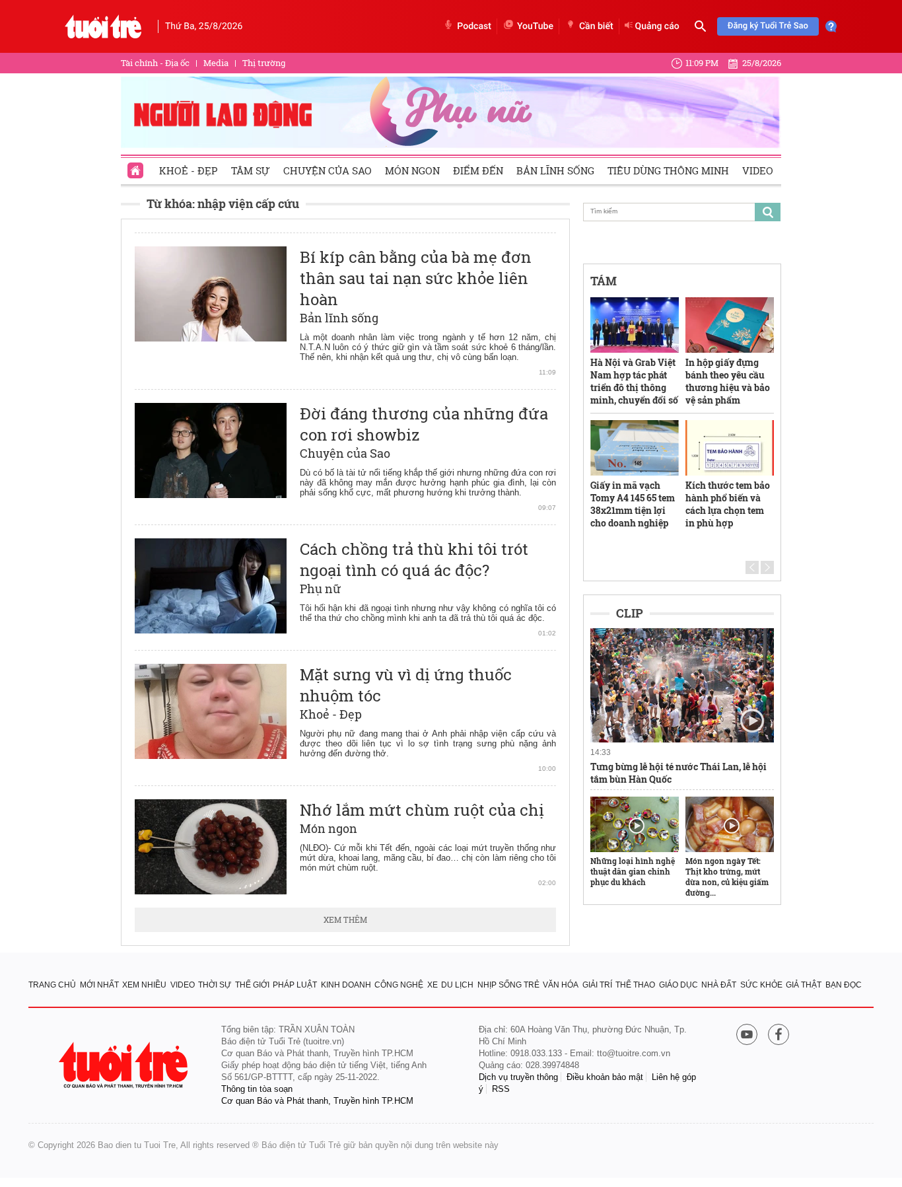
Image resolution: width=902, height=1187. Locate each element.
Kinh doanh (346, 984)
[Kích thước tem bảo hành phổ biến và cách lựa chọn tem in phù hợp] (729, 448)
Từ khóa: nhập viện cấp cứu (223, 203)
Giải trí (597, 984)
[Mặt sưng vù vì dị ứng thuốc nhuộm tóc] (211, 711)
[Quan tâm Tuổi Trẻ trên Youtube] (746, 1035)
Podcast (474, 26)
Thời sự (214, 984)
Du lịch (457, 984)
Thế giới (252, 984)
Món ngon (412, 170)
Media (215, 63)
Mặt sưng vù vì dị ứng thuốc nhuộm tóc (406, 685)
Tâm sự (250, 170)
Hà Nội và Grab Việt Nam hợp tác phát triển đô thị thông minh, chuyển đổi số (634, 381)
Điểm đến (478, 170)
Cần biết (596, 26)
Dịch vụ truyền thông (518, 1077)
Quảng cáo (657, 26)
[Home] (136, 166)
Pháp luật (295, 984)
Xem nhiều (144, 984)
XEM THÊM (345, 919)
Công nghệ (398, 984)
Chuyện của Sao (327, 170)
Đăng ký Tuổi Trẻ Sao (768, 26)
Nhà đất (718, 984)
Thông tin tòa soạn (257, 1089)
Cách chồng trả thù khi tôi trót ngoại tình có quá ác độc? (414, 559)
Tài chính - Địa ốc (155, 63)
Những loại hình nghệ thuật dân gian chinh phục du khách (632, 871)
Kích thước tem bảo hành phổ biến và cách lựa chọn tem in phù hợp (727, 504)
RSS (501, 1089)
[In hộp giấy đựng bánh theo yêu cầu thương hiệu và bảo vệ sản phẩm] (729, 325)
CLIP (629, 613)
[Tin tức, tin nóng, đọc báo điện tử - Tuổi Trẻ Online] (103, 26)
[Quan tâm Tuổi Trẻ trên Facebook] (778, 1035)
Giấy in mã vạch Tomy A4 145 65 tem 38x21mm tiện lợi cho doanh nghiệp (632, 504)
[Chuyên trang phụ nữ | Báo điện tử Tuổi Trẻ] (451, 112)
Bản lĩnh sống (555, 170)
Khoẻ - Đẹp (188, 170)
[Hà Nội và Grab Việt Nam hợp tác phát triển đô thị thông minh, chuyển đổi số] (634, 325)
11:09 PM (701, 63)
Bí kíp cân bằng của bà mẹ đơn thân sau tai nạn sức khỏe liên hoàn (415, 278)
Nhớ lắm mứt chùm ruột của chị (422, 809)
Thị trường (263, 63)
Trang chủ (52, 984)
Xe (432, 984)
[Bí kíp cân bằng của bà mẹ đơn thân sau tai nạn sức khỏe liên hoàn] (211, 294)
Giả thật (803, 984)
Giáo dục (678, 984)
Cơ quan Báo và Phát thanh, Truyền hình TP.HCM (317, 1101)
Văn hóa (560, 984)
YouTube (535, 26)
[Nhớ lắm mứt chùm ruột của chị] (211, 846)
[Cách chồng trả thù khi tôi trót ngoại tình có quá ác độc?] (211, 585)
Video (757, 170)
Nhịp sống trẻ (508, 984)
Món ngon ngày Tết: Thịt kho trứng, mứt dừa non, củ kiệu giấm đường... (727, 876)
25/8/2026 (761, 63)
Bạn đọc (843, 984)
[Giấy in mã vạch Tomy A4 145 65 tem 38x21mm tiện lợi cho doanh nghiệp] (634, 448)
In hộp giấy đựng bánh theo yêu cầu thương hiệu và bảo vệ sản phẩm (727, 381)
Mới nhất (99, 984)
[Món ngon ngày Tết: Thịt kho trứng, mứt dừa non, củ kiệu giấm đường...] (729, 824)
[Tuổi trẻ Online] (125, 1065)
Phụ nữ (320, 588)
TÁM (603, 281)
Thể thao (635, 984)
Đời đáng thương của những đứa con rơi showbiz (424, 424)
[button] (752, 567)
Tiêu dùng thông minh (668, 170)
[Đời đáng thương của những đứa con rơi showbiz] (211, 450)
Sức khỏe (761, 984)
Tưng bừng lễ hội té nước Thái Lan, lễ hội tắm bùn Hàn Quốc (678, 772)
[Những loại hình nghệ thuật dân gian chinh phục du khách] (634, 824)
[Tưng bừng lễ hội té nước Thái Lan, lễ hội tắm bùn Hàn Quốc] (682, 685)
